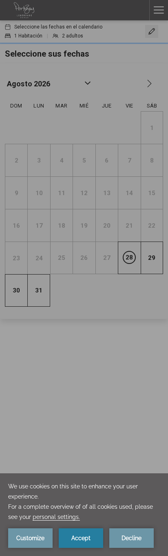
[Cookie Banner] (84, 514)
